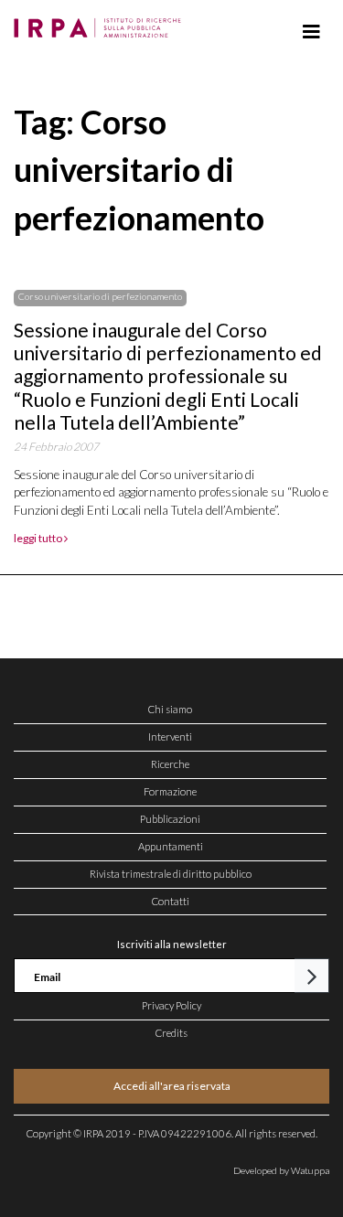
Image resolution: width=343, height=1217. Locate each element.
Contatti (170, 901)
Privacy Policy (171, 1005)
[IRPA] (101, 23)
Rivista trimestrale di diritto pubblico (171, 874)
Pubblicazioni (170, 819)
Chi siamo (170, 709)
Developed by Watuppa (281, 1170)
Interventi (170, 736)
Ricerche (170, 764)
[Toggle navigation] (311, 32)
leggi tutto (39, 538)
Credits (171, 1033)
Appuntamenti (170, 846)
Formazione (170, 791)
